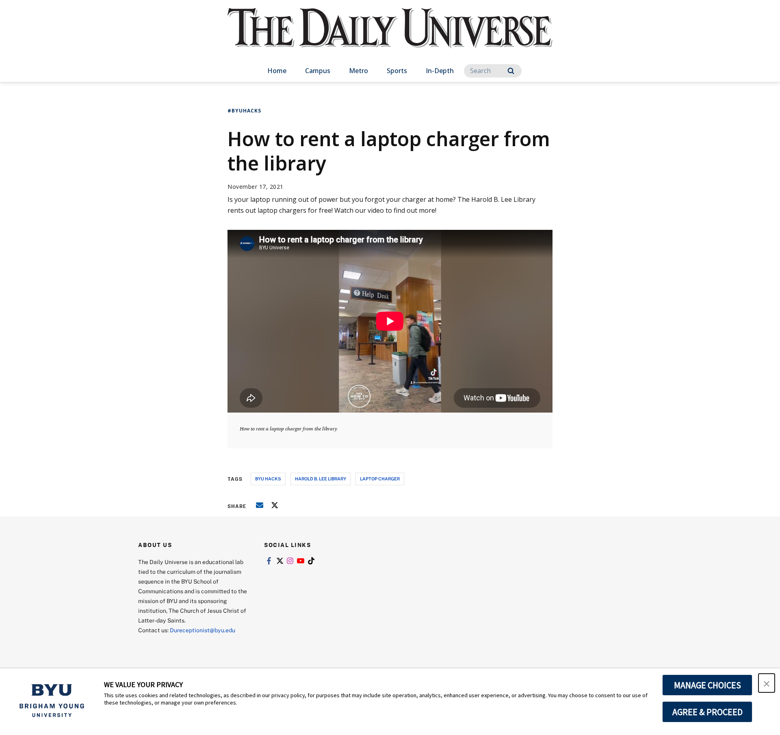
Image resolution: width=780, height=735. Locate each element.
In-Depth (440, 70)
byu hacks (268, 478)
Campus (317, 70)
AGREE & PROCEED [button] (707, 712)
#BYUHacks (244, 110)
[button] (766, 683)
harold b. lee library (320, 478)
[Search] (511, 71)
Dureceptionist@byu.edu (202, 630)
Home (276, 70)
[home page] (390, 36)
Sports (397, 70)
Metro (358, 70)
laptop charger (380, 478)
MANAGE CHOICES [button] (707, 685)
